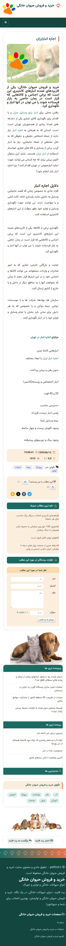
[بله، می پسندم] (25, 482)
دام (47, 794)
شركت (18, 467)
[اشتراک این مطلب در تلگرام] (29, 494)
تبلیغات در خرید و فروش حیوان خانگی (47, 929)
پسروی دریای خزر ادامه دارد (49, 733)
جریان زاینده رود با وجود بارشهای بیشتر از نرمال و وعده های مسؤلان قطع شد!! (39, 678)
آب (56, 794)
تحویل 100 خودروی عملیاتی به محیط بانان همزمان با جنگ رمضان (37, 528)
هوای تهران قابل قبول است (44, 538)
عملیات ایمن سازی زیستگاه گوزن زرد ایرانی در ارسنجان (40, 688)
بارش (43, 800)
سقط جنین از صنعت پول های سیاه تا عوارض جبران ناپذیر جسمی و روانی (39, 547)
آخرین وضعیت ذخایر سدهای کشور (45, 758)
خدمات (32, 800)
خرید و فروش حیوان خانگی (35, 5)
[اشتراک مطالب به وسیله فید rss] (12, 494)
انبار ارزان (41, 154)
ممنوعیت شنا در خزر (52, 751)
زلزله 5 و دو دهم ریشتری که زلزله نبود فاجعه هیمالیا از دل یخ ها (37, 741)
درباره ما (60, 922)
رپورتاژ (39, 467)
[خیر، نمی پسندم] (53, 487)
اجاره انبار (17, 130)
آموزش (12, 794)
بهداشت (36, 794)
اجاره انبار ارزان (50, 358)
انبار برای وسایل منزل (25, 113)
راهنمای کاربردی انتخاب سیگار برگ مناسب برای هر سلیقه (37, 517)
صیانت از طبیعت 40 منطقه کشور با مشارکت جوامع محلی (37, 699)
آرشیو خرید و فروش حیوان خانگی (49, 936)
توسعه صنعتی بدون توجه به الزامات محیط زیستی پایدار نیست (38, 709)
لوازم (54, 471)
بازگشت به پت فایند (18, 841)
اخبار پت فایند (42, 841)
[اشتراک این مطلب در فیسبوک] (23, 494)
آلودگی (54, 800)
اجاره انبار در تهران (40, 337)
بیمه (28, 467)
